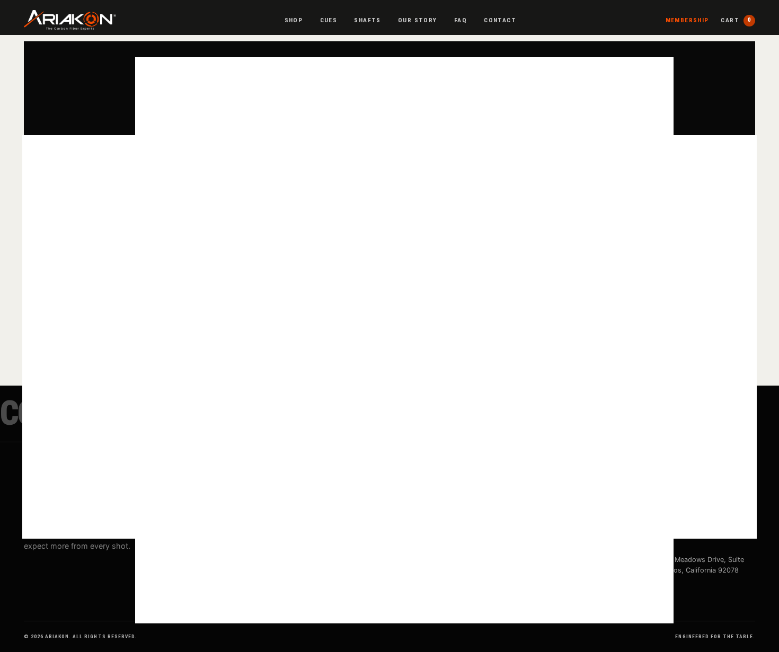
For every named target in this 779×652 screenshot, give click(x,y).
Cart (736, 20)
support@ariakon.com (662, 512)
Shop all (289, 512)
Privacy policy (649, 544)
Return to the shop (389, 310)
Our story (417, 20)
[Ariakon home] (70, 20)
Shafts (367, 20)
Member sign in (476, 560)
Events (462, 528)
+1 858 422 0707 (654, 528)
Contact (500, 20)
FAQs (285, 544)
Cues (329, 20)
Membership (687, 20)
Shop (294, 20)
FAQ (460, 20)
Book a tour (470, 544)
